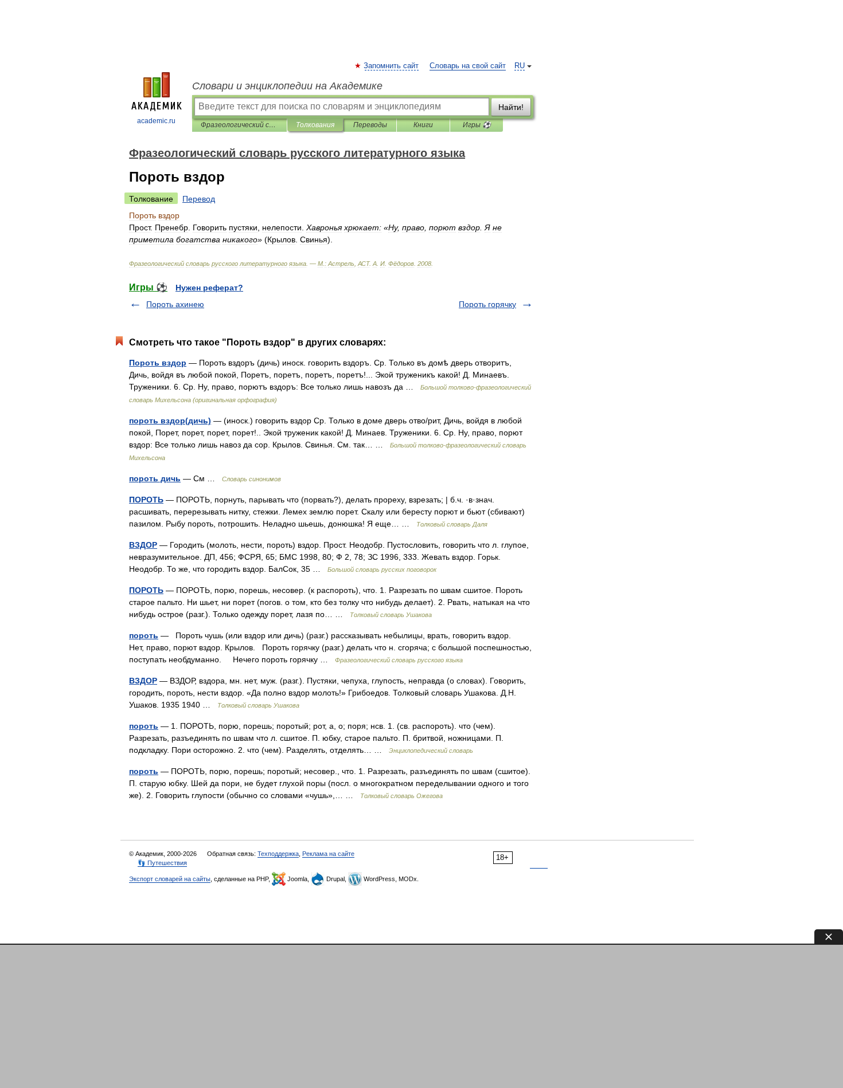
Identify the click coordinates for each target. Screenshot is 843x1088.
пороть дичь (155, 478)
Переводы (370, 125)
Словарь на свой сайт (468, 66)
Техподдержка (278, 853)
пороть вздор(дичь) (170, 420)
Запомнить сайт (392, 66)
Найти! (511, 107)
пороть (143, 635)
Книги (423, 125)
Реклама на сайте (328, 853)
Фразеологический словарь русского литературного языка (239, 125)
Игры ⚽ (477, 125)
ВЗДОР (143, 544)
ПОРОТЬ (146, 499)
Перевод (198, 198)
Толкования (315, 125)
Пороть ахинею (175, 304)
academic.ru (156, 121)
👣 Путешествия (162, 862)
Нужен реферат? (209, 287)
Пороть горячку (487, 304)
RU (519, 66)
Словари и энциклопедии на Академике (287, 86)
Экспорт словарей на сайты (169, 878)
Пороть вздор (157, 362)
